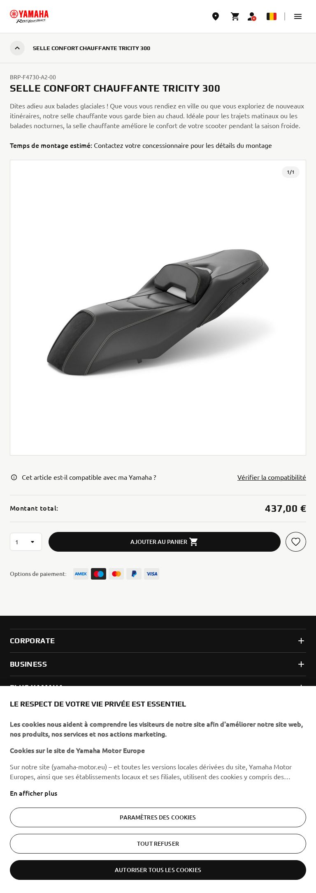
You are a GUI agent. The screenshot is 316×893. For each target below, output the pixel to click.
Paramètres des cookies (158, 817)
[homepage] (29, 16)
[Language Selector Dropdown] (271, 16)
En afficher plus (33, 792)
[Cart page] (235, 16)
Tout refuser (158, 843)
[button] (298, 16)
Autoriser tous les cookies (158, 870)
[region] (158, 789)
